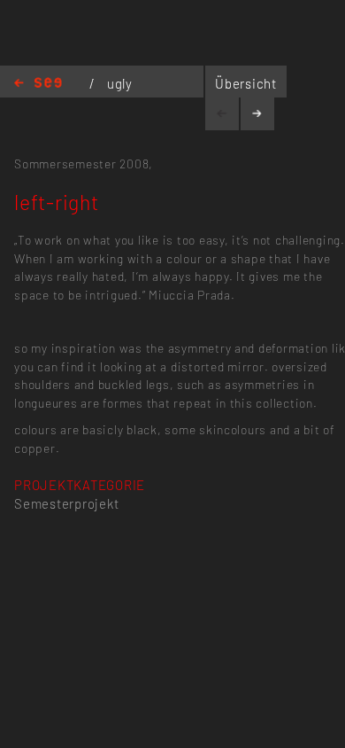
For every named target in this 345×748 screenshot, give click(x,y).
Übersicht (246, 83)
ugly (120, 83)
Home (38, 83)
